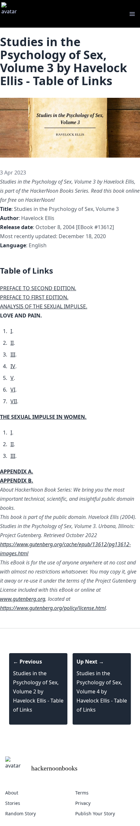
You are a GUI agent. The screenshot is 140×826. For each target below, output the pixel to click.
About (11, 793)
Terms (82, 793)
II (12, 342)
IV (12, 366)
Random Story (20, 813)
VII (13, 401)
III (12, 354)
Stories (12, 803)
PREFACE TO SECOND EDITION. (38, 288)
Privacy (83, 803)
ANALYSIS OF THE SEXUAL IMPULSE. (43, 306)
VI (12, 389)
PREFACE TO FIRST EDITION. (34, 297)
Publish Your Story (95, 813)
